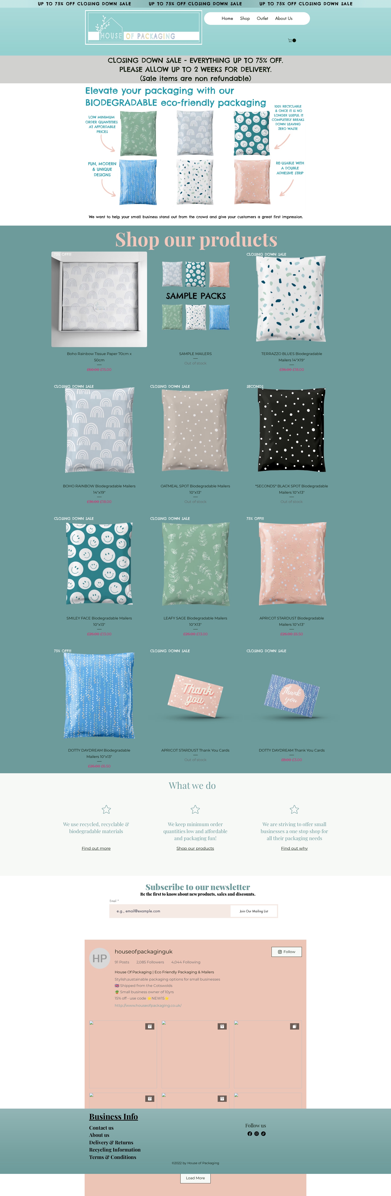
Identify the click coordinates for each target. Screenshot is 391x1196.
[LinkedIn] (256, 1133)
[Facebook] (250, 1133)
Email (113, 900)
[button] (292, 40)
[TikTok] (263, 1133)
